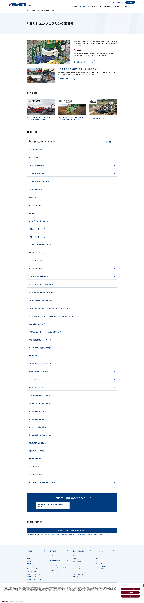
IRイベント (76, 563)
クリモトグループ (31, 566)
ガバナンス (99, 563)
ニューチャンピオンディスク (38, 181)
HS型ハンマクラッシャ (36, 229)
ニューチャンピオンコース (37, 173)
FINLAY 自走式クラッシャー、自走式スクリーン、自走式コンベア (50, 308)
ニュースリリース (130, 6)
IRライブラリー (77, 566)
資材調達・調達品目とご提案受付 (35, 579)
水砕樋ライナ (33, 356)
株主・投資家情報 (105, 6)
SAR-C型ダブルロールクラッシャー (40, 284)
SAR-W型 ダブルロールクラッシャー (40, 292)
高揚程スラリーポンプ (36, 451)
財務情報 (75, 558)
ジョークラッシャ (34, 150)
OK (130, 596)
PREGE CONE (33, 158)
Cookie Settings (130, 589)
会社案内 (29, 558)
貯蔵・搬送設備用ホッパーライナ (39, 340)
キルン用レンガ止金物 (36, 387)
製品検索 (52, 556)
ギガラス (31, 213)
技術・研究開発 (92, 6)
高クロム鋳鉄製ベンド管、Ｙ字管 (39, 435)
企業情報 (74, 6)
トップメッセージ (31, 556)
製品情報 (82, 6)
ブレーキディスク (34, 475)
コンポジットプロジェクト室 (57, 568)
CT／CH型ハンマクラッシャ (38, 221)
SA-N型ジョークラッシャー (37, 276)
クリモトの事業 (77, 569)
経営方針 (29, 561)
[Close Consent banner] (142, 585)
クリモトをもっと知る (32, 569)
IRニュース (76, 571)
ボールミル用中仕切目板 (36, 419)
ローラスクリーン (34, 261)
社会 (97, 561)
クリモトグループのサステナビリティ (105, 556)
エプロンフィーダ (34, 269)
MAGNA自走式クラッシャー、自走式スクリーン (44, 332)
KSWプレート (33, 379)
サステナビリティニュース (102, 569)
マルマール (32, 197)
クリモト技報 (53, 565)
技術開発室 (53, 570)
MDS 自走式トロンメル (36, 324)
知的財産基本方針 (31, 576)
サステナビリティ (118, 6)
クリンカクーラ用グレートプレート (40, 403)
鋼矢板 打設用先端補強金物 (37, 443)
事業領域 (34, 11)
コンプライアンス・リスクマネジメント (37, 574)
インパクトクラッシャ (36, 205)
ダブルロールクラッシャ (36, 253)
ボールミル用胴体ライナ (36, 411)
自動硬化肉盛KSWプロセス (37, 372)
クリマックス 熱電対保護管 (37, 427)
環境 (97, 558)
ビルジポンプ (33, 467)
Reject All (130, 592)
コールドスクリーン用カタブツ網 (39, 348)
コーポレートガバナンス (33, 571)
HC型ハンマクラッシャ (36, 237)
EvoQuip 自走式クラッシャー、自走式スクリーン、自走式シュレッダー (51, 316)
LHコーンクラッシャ (35, 165)
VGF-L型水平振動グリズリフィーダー (41, 300)
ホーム (28, 11)
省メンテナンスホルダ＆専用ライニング (41, 483)
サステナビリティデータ (102, 566)
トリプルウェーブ (34, 189)
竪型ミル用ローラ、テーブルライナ (40, 364)
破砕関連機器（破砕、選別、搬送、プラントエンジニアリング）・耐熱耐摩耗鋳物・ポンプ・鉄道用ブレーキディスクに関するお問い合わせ (67, 535)
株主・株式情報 (77, 561)
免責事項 (75, 576)
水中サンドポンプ (34, 459)
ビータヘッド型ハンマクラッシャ (39, 245)
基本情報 (75, 556)
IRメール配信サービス (78, 574)
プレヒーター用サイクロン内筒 (38, 395)
